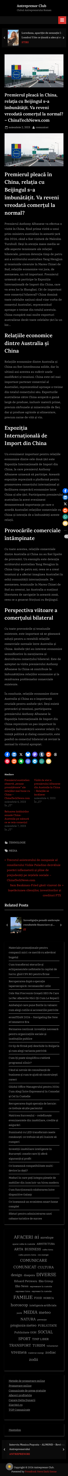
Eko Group (46, 1281)
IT (24, 929)
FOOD (38, 1298)
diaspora (29, 1275)
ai (36, 1236)
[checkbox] (9, 1466)
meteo (45, 1312)
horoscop (19, 1304)
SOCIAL (45, 1331)
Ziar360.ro (15, 1404)
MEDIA (13, 850)
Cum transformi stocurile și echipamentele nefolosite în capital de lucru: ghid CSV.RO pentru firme (33, 969)
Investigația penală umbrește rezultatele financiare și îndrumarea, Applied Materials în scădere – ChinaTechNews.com (42, 922)
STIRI (25, 42)
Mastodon (15, 1430)
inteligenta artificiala (42, 1305)
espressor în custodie (42, 1291)
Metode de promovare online (27, 1380)
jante (19, 1313)
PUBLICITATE (47, 1325)
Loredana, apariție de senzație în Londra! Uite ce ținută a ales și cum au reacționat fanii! (43, 35)
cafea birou (47, 1249)
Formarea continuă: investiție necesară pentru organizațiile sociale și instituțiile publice (33, 1033)
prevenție (42, 1319)
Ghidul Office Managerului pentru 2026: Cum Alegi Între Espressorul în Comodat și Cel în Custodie (34, 1091)
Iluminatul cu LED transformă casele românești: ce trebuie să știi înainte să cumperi (33, 1136)
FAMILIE (23, 1297)
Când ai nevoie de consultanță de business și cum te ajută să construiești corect (33, 1074)
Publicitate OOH (25, 1332)
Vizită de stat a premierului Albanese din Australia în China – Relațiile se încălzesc (47, 787)
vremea (19, 1352)
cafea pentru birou (27, 1255)
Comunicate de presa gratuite (27, 1390)
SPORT (24, 1338)
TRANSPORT (20, 1345)
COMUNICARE (33, 1260)
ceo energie (43, 1255)
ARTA (18, 1249)
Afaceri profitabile (20, 1395)
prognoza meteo (23, 1325)
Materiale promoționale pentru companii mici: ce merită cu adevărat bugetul (32, 952)
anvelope (46, 1238)
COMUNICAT (24, 1266)
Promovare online (20, 1385)
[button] (7, 754)
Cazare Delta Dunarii (22, 1400)
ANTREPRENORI (19, 1453)
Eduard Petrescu (25, 1281)
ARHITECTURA (46, 1243)
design (16, 1274)
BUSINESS (33, 1249)
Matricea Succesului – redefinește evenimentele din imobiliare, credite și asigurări (33, 1120)
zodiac (50, 1352)
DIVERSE (46, 1274)
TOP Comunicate (19, 1409)
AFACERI (23, 1237)
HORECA (48, 1298)
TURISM (38, 1345)
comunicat (42, 127)
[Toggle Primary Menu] (62, 20)
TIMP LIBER (40, 1339)
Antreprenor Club (31, 6)
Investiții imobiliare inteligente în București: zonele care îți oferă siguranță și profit (30, 1153)
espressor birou (23, 1291)
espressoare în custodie (41, 1286)
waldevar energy (36, 1353)
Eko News (21, 1286)
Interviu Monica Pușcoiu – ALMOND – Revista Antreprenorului (37, 1447)
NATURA (28, 1319)
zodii (33, 1359)
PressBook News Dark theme (41, 1471)
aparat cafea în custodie (24, 1244)
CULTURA (46, 1267)
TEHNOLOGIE (17, 842)
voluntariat (52, 1345)
